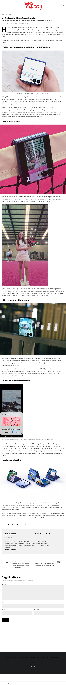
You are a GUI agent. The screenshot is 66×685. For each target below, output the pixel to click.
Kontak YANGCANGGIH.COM (21, 657)
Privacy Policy (35, 657)
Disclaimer (45, 657)
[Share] (8, 524)
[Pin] (17, 524)
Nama (3, 602)
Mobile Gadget (14, 23)
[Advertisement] (14, 638)
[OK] (11, 437)
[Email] (21, 524)
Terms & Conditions (56, 657)
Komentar (4, 584)
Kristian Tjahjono (5, 23)
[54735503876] (25, 285)
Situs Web (36, 609)
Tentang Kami (8, 657)
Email (3, 609)
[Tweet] (12, 524)
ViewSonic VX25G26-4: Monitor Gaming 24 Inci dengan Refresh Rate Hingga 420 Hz (20, 564)
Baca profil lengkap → (11, 549)
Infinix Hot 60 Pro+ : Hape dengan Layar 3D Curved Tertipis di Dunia (44, 563)
